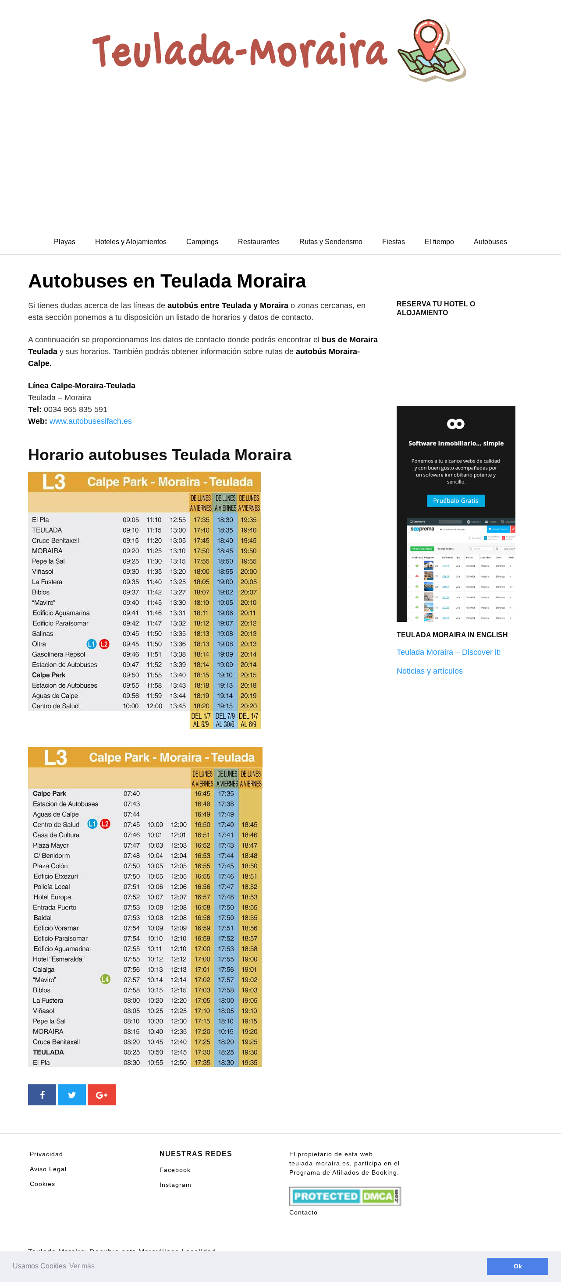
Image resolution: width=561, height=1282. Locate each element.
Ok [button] (518, 1266)
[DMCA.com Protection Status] (345, 1191)
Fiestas (393, 241)
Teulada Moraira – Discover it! (449, 652)
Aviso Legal (48, 1168)
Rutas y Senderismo (330, 241)
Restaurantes (259, 241)
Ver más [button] (82, 1266)
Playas (64, 241)
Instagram (176, 1184)
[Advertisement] (280, 164)
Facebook (175, 1169)
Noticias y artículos (430, 671)
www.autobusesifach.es (91, 421)
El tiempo (439, 241)
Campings (202, 241)
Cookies (42, 1183)
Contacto (303, 1212)
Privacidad (46, 1154)
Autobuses (490, 241)
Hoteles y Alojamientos (131, 241)
